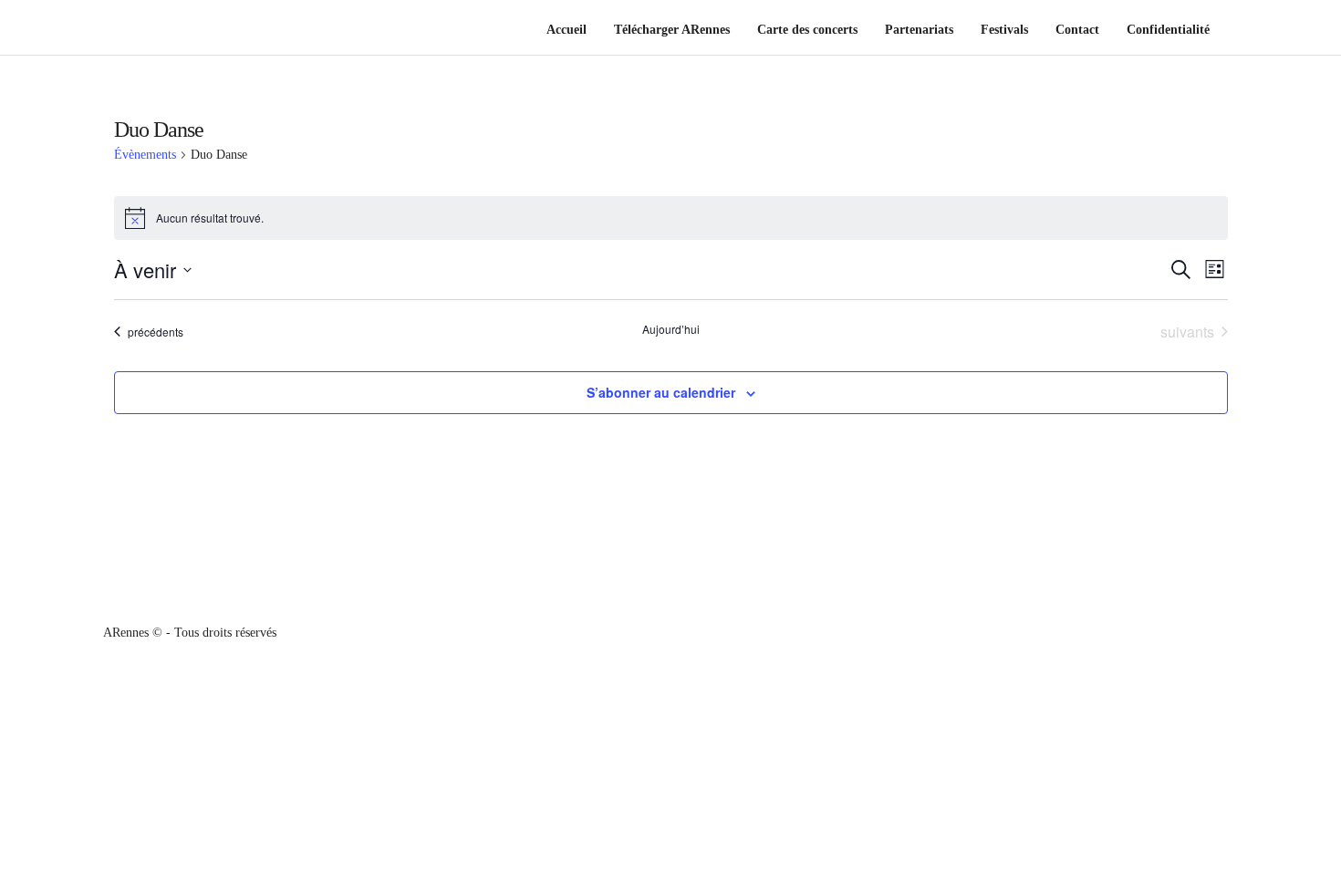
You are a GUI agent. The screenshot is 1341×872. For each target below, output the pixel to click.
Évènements (145, 154)
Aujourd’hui (671, 329)
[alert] (671, 218)
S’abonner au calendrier (661, 392)
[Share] (1232, 31)
